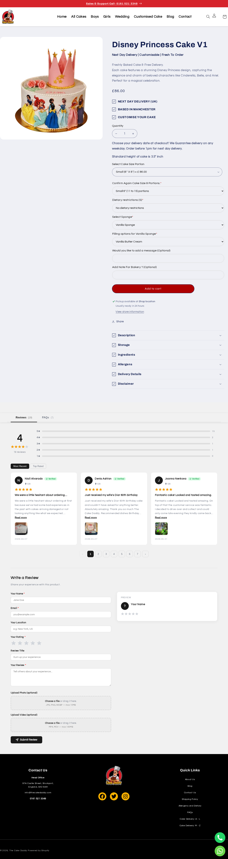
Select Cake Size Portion (128, 164)
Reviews (24, 417)
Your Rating (18, 637)
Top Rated (38, 466)
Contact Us (190, 793)
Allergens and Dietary (190, 806)
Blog (190, 786)
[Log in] (216, 17)
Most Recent (20, 466)
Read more (21, 517)
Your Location (18, 622)
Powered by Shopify (38, 851)
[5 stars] (39, 643)
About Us (190, 779)
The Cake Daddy (18, 851)
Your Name (18, 593)
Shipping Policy (190, 799)
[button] (208, 17)
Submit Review (28, 739)
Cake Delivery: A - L (190, 819)
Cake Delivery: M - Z (190, 826)
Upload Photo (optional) (24, 693)
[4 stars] (33, 643)
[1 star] (13, 643)
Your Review (18, 665)
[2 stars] (20, 643)
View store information (130, 312)
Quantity (117, 125)
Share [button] (120, 321)
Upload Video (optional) (24, 715)
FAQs (47, 417)
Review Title (17, 650)
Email (15, 608)
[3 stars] (26, 643)
